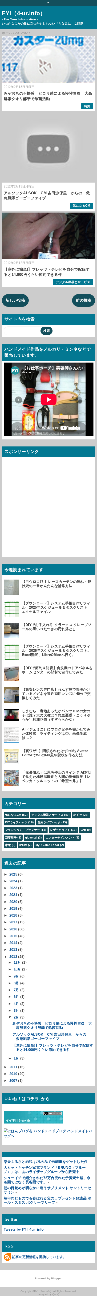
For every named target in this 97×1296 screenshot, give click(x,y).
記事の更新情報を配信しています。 (39, 1257)
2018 (13, 915)
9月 (16, 976)
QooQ (55, 1294)
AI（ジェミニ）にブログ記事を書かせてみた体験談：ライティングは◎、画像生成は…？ (56, 733)
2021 (13, 895)
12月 (17, 962)
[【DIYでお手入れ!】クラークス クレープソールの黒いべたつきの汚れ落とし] (12, 636)
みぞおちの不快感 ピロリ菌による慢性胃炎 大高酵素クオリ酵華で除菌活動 (52, 1025)
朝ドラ (77, 815)
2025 (13, 874)
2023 (13, 888)
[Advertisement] (48, 507)
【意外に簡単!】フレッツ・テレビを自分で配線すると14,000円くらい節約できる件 (52, 1047)
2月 (16, 1017)
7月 (16, 990)
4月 (16, 1004)
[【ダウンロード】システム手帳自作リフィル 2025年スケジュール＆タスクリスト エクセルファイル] (12, 614)
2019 (13, 908)
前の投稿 (83, 300)
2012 (13, 957)
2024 (13, 881)
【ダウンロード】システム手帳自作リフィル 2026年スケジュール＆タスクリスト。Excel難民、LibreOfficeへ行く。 (56, 650)
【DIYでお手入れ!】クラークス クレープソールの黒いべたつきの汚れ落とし (57, 627)
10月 (17, 969)
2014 (13, 943)
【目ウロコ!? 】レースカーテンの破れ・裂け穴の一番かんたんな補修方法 (56, 584)
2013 (13, 949)
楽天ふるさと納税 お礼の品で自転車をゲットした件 (46, 1162)
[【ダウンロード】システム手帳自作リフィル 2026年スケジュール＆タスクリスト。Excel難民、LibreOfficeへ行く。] (12, 657)
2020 (13, 902)
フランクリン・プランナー (22, 830)
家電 (8, 845)
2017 (13, 922)
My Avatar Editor (47, 845)
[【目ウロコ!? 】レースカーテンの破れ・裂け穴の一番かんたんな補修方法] (12, 593)
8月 (16, 983)
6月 (16, 997)
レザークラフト (60, 830)
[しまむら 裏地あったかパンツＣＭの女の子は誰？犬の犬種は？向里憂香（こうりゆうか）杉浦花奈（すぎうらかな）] (12, 718)
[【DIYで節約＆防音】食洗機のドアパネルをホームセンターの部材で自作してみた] (12, 679)
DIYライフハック (16, 822)
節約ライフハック (49, 822)
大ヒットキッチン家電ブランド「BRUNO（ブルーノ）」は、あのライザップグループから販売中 (45, 1169)
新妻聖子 (11, 837)
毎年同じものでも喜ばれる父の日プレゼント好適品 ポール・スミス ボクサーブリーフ (47, 1200)
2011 (13, 1067)
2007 (13, 1080)
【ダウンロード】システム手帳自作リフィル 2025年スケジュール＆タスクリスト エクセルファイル (56, 607)
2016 (13, 929)
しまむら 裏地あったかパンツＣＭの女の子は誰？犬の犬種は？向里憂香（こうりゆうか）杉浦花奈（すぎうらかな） (56, 715)
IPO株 (23, 845)
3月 (16, 1010)
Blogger (56, 1278)
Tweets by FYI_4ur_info (24, 1229)
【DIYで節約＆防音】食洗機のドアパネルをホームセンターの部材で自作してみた (57, 670)
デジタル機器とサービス (73, 282)
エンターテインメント (60, 837)
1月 (16, 1058)
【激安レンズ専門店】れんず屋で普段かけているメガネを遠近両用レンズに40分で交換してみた (56, 693)
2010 (13, 1074)
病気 (87, 106)
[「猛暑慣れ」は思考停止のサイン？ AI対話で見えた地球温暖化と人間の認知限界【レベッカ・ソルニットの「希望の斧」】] (12, 784)
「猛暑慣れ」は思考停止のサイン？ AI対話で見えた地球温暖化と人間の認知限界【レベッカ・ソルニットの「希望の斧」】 (57, 776)
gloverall (31, 837)
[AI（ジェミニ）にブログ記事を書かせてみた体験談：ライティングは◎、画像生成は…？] (12, 740)
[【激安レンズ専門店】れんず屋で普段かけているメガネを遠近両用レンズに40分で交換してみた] (12, 701)
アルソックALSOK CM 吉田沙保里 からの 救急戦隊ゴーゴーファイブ (51, 1036)
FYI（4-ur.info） (24, 13)
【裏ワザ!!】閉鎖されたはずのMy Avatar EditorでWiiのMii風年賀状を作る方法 (55, 753)
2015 (13, 936)
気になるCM (81, 205)
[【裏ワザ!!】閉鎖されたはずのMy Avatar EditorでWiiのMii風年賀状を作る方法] (12, 762)
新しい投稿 (15, 300)
